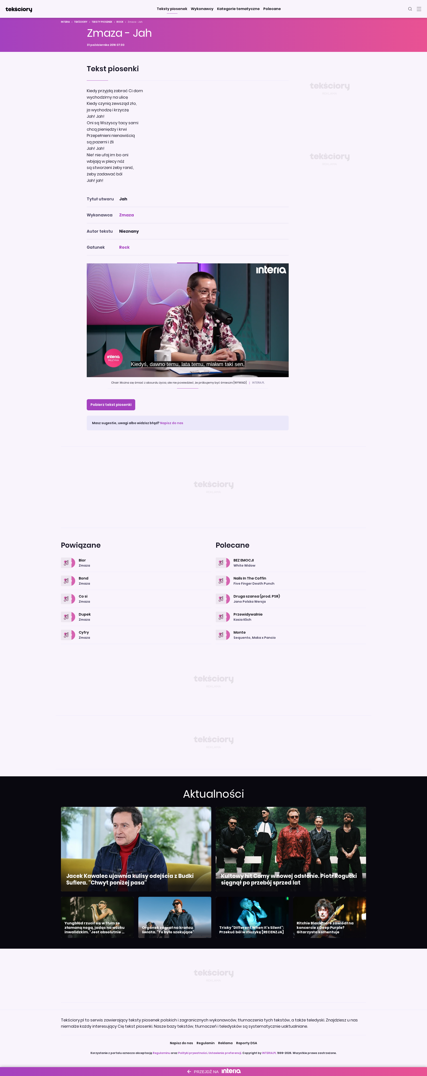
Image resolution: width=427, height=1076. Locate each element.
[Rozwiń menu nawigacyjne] (419, 9)
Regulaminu (161, 1053)
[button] (172, 9)
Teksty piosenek (102, 22)
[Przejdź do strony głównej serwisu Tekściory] (18, 8)
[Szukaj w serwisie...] (410, 9)
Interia (65, 22)
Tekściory (80, 22)
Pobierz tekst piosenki (111, 404)
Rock (120, 22)
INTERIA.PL (269, 1053)
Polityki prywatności (192, 1053)
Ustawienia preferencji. (225, 1053)
